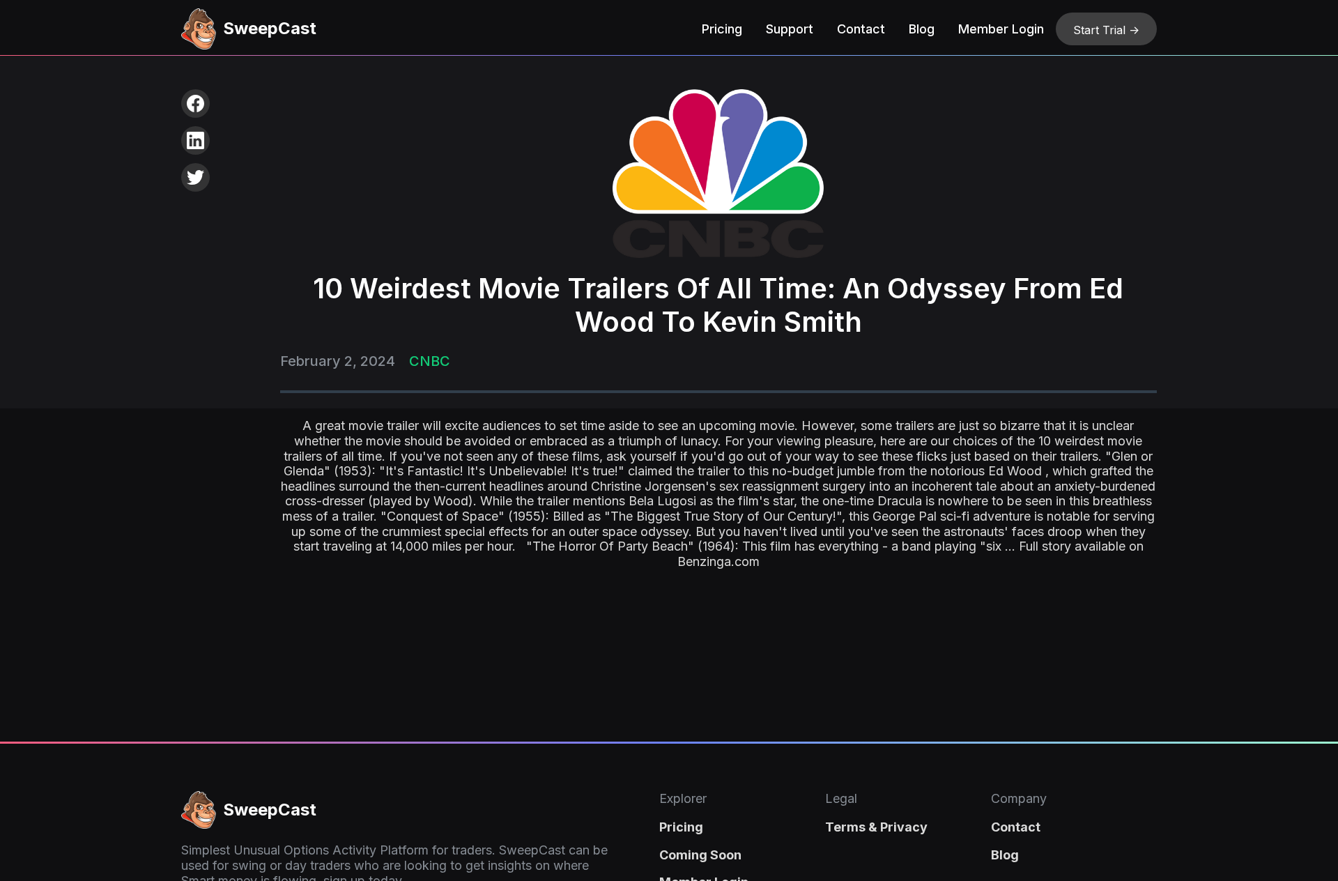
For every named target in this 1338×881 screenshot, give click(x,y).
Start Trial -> (1106, 30)
